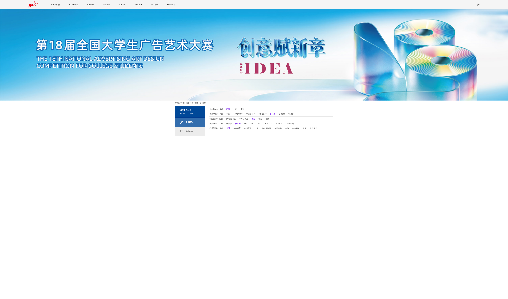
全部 (221, 109)
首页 (187, 103)
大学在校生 (238, 114)
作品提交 (171, 5)
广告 (256, 128)
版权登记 (138, 5)
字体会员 (154, 5)
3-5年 (272, 114)
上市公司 (279, 124)
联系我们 (122, 5)
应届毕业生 (250, 114)
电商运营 (237, 128)
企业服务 (296, 128)
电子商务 (278, 128)
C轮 (258, 124)
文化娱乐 (313, 128)
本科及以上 (243, 119)
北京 (242, 109)
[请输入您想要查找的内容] (478, 5)
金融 (287, 128)
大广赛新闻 (73, 5)
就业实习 (195, 103)
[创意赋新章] (254, 55)
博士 (260, 119)
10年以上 (292, 114)
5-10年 (282, 114)
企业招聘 (203, 103)
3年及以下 (262, 114)
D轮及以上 (268, 124)
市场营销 (247, 128)
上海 (235, 109)
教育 (305, 128)
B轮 (252, 124)
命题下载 (106, 5)
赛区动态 (90, 5)
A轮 (245, 124)
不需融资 (290, 124)
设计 (228, 128)
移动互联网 (266, 128)
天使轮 (238, 124)
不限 (228, 109)
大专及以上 (231, 119)
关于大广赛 (55, 5)
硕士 (253, 119)
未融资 (229, 124)
